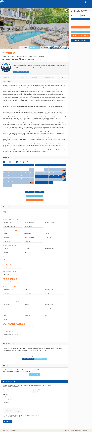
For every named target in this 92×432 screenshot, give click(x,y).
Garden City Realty (75, 430)
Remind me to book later (80, 27)
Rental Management (52, 6)
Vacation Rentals (6, 6)
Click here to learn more (20, 71)
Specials (14, 6)
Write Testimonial (40, 358)
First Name (5, 389)
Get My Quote (81, 19)
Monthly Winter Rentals (35, 196)
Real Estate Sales (40, 6)
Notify (31, 182)
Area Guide (31, 6)
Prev (29, 191)
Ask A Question (34, 374)
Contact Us (68, 6)
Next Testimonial (28, 358)
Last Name (37, 389)
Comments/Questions (8, 399)
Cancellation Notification (35, 200)
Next (39, 191)
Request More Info (81, 40)
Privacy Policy (20, 416)
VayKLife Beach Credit (44, 67)
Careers (61, 6)
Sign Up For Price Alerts (80, 32)
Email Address (6, 394)
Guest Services (22, 6)
